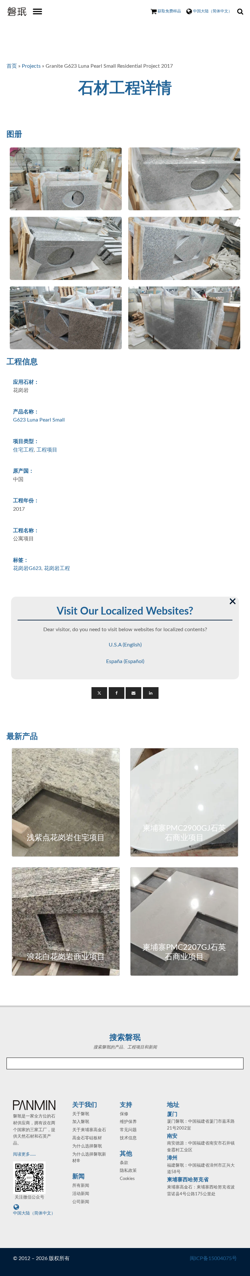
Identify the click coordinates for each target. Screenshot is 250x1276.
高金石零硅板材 (87, 1138)
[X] (99, 693)
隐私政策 (128, 1171)
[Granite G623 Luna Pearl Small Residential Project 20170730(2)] (184, 179)
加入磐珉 (80, 1122)
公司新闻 (80, 1202)
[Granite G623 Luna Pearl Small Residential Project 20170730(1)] (66, 179)
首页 (12, 66)
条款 (124, 1163)
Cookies (127, 1179)
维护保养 (128, 1122)
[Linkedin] (151, 693)
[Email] (133, 693)
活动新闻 (80, 1194)
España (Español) (125, 661)
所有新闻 (80, 1186)
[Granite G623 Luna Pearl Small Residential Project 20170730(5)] (66, 318)
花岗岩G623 (27, 568)
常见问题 (128, 1130)
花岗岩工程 (57, 568)
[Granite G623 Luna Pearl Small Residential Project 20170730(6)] (184, 318)
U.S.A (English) (125, 644)
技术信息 (128, 1138)
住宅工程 (23, 449)
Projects (31, 66)
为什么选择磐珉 (87, 1146)
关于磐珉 (80, 1114)
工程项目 (46, 449)
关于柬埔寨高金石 (89, 1130)
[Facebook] (116, 693)
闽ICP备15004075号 (213, 1258)
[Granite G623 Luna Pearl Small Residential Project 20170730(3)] (66, 248)
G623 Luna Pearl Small (39, 420)
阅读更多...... (25, 1154)
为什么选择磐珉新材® (89, 1157)
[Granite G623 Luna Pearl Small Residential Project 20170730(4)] (184, 248)
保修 (124, 1114)
